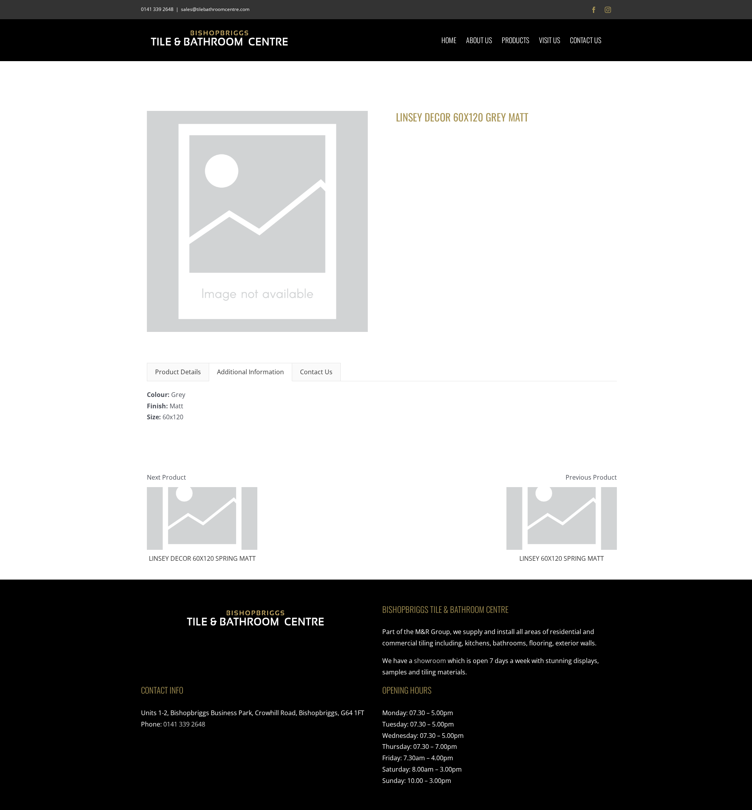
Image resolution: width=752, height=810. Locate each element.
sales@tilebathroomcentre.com (215, 9)
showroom (430, 660)
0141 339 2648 (184, 724)
